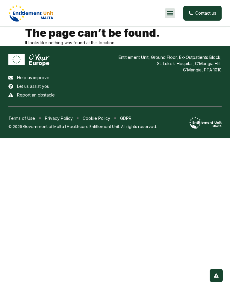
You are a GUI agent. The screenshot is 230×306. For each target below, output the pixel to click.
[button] (170, 13)
